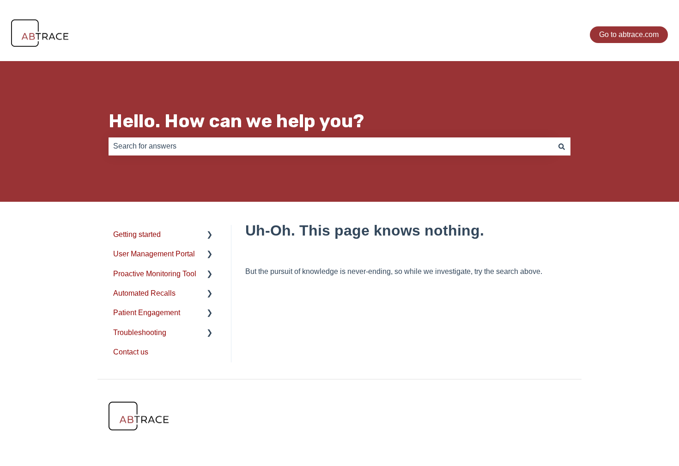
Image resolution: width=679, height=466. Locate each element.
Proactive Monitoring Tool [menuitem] (154, 274)
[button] (209, 235)
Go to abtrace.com (629, 34)
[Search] (561, 146)
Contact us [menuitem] (130, 352)
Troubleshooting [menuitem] (139, 332)
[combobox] (331, 146)
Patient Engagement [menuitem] (146, 313)
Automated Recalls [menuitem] (144, 293)
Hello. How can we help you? (236, 121)
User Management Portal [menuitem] (154, 254)
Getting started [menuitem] (137, 234)
